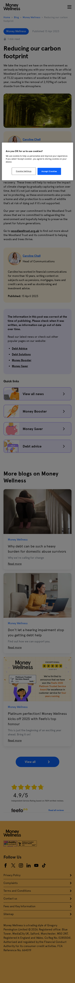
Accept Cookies (49, 171)
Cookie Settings (24, 171)
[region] (37, 161)
